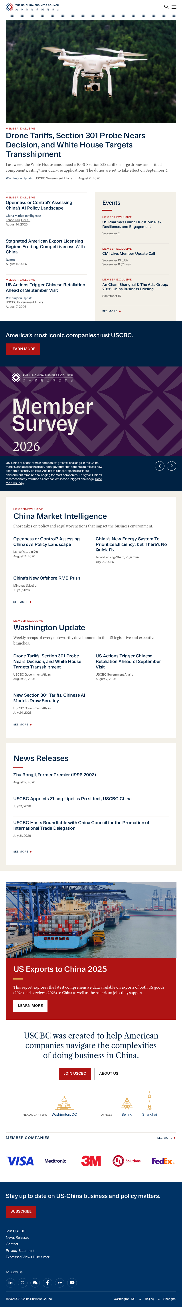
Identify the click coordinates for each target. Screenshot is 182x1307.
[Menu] (174, 7)
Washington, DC (124, 1284)
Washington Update (19, 178)
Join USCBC (16, 1217)
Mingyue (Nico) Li (25, 571)
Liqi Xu (25, 220)
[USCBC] (32, 7)
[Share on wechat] (35, 1268)
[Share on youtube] (72, 1268)
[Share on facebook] (47, 1268)
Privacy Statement (20, 1236)
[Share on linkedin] (10, 1268)
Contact (12, 1230)
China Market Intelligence (23, 216)
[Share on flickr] (60, 1268)
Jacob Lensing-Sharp (110, 543)
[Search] (166, 7)
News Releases (17, 1223)
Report (10, 259)
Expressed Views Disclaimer (27, 1243)
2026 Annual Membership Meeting (68, 463)
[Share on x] (23, 1268)
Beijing (149, 1284)
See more (109, 311)
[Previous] (159, 466)
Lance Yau (13, 220)
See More (164, 1123)
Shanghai (169, 1284)
